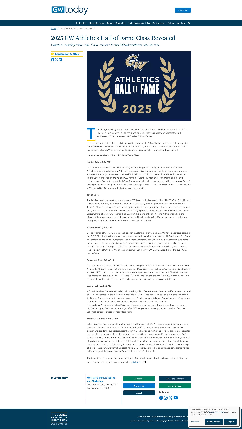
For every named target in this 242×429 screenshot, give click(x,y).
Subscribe (182, 10)
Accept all (230, 422)
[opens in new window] (161, 400)
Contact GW (135, 421)
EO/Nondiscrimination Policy (162, 417)
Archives (181, 23)
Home (53, 29)
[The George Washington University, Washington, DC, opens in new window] (59, 419)
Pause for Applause (155, 23)
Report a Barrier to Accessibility (179, 421)
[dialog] (214, 416)
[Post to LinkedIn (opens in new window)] (60, 60)
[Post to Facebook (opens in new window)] (53, 60)
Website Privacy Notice (182, 417)
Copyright (163, 421)
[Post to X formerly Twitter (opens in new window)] (56, 60)
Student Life (81, 23)
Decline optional (213, 422)
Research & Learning (116, 23)
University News (96, 23)
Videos (171, 23)
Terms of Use (154, 421)
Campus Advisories (144, 417)
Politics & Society (136, 23)
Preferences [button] (195, 422)
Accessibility (144, 421)
